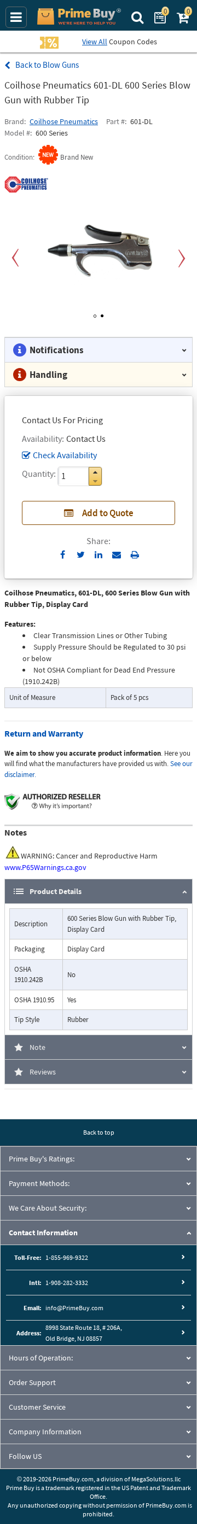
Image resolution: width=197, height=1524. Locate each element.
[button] (95, 472)
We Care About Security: (47, 1208)
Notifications (57, 350)
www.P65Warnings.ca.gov (45, 867)
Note (37, 1047)
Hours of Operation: (41, 1358)
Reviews (43, 1072)
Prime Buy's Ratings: (41, 1159)
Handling (48, 375)
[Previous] (15, 258)
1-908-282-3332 (66, 1282)
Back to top (98, 1132)
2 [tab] (102, 313)
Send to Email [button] (117, 555)
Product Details (56, 891)
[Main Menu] (16, 17)
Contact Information (43, 1232)
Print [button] (135, 554)
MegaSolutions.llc (156, 1479)
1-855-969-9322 (66, 1257)
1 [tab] (95, 313)
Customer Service (37, 1407)
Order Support (32, 1382)
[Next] (182, 258)
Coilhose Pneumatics (64, 121)
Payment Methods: (39, 1183)
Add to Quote (108, 513)
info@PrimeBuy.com (74, 1308)
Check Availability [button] (65, 454)
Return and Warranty (43, 733)
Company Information (45, 1432)
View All (94, 41)
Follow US (25, 1456)
